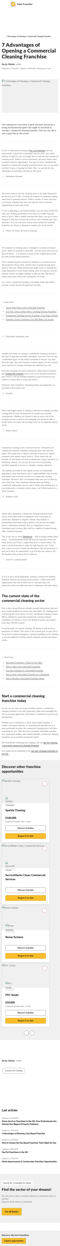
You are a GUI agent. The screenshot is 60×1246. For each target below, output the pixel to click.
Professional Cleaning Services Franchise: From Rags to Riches (32, 315)
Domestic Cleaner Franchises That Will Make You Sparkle (30, 319)
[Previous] (26, 1033)
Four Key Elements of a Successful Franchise (24, 670)
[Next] (32, 1033)
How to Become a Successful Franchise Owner (25, 678)
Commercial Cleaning (14, 1071)
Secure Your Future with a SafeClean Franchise (25, 307)
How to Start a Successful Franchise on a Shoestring (27, 674)
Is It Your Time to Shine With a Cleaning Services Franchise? (31, 311)
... (5, 33)
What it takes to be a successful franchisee (23, 666)
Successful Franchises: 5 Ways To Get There (24, 662)
